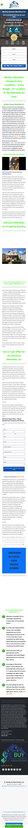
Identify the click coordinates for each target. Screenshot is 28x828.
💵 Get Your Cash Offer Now (14, 824)
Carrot (22, 740)
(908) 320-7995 (17, 136)
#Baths (5, 462)
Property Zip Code (7, 452)
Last (15, 434)
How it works (5, 132)
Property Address (7, 447)
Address (14, 49)
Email (14, 59)
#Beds (5, 457)
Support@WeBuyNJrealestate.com (9, 737)
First (4, 434)
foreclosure (20, 194)
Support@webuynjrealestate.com (18, 786)
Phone (14, 54)
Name (4, 429)
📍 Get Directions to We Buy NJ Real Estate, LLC (14, 812)
